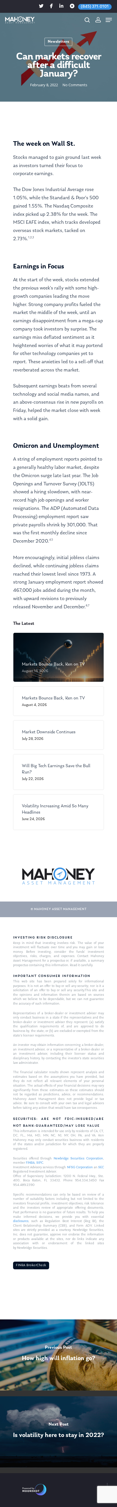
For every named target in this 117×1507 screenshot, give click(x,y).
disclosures (20, 1221)
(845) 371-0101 (95, 7)
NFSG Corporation (80, 1167)
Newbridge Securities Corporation (78, 1158)
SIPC (39, 1163)
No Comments (74, 84)
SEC (101, 1167)
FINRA (30, 1163)
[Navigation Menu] (109, 20)
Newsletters (58, 42)
